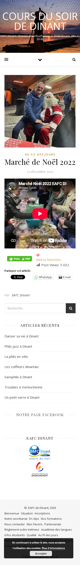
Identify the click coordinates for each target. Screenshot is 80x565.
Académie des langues (56, 530)
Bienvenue (11, 513)
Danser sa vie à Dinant (21, 336)
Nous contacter (14, 524)
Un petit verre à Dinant (22, 397)
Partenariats (52, 524)
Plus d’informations (53, 548)
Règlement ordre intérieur (21, 530)
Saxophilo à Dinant (18, 377)
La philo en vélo (16, 356)
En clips (34, 519)
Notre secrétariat (15, 519)
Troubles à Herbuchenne (23, 387)
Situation (27, 513)
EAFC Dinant (21, 295)
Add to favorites (48, 259)
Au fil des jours (40, 154)
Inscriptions (42, 513)
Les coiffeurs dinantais (21, 366)
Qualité (31, 535)
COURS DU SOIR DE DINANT (40, 21)
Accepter (41, 553)
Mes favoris (35, 524)
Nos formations (51, 519)
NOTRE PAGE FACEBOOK (40, 414)
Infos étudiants (14, 535)
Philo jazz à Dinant (18, 346)
